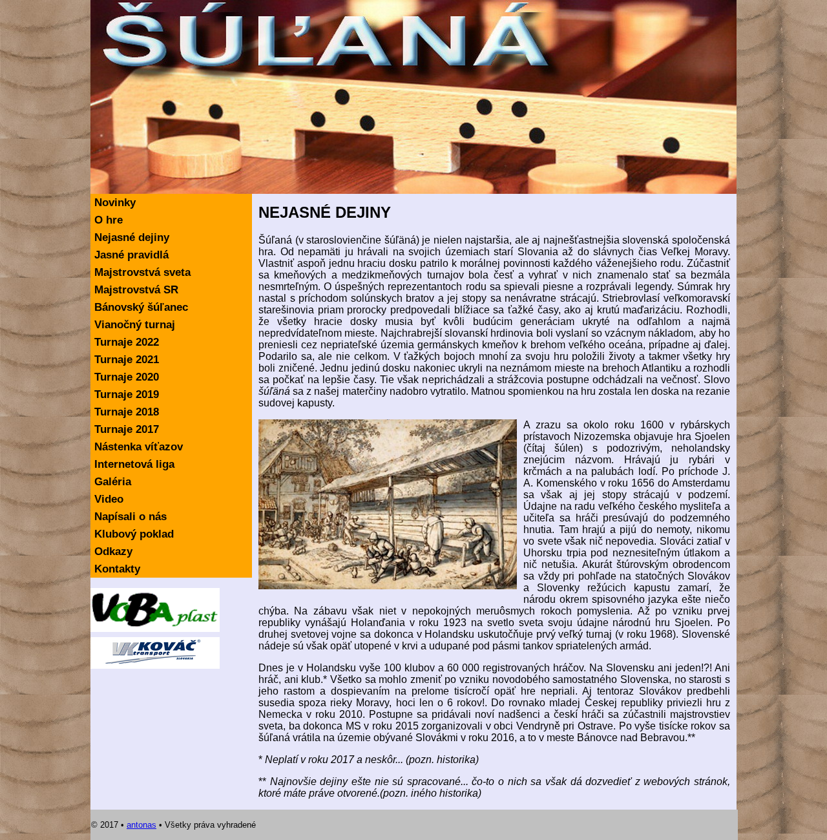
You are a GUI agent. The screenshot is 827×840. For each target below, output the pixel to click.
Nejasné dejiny (131, 237)
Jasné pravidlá (131, 255)
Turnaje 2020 (126, 377)
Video (108, 499)
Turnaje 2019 (126, 394)
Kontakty (117, 569)
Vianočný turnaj (134, 325)
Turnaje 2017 (126, 429)
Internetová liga (134, 464)
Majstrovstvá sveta (142, 272)
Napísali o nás (130, 516)
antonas (141, 825)
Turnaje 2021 (126, 359)
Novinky (115, 202)
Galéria (112, 482)
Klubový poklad (134, 534)
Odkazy (113, 551)
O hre (108, 220)
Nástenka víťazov (138, 447)
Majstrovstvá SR (136, 290)
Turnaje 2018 (126, 412)
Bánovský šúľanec (141, 307)
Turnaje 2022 (126, 342)
